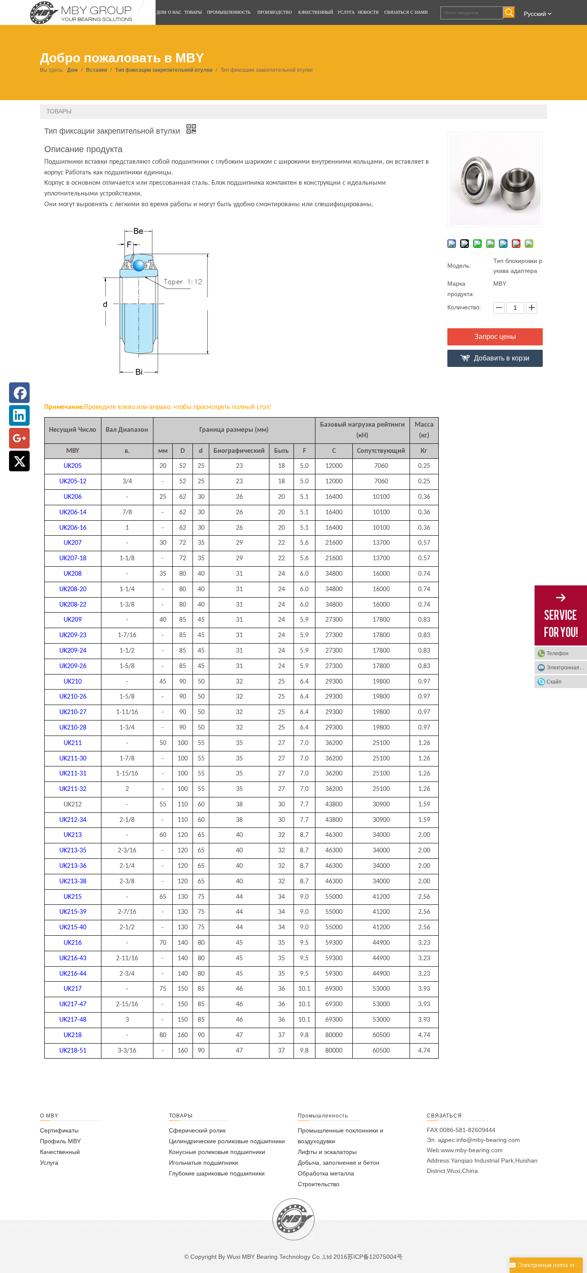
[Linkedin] (19, 415)
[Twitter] (19, 461)
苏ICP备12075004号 (375, 1256)
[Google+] (19, 438)
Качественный (60, 1151)
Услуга (49, 1162)
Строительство (318, 1184)
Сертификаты (59, 1130)
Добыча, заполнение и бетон (338, 1162)
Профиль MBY (60, 1141)
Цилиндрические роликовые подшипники (227, 1141)
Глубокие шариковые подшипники (217, 1173)
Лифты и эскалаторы (327, 1151)
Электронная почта (567, 667)
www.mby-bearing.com (472, 1150)
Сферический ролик (197, 1130)
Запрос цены (495, 336)
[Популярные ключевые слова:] (509, 12)
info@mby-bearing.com (488, 1139)
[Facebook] (19, 392)
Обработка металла (326, 1173)
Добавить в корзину (501, 360)
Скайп (554, 681)
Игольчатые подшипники (203, 1162)
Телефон (558, 653)
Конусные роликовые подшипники (217, 1151)
